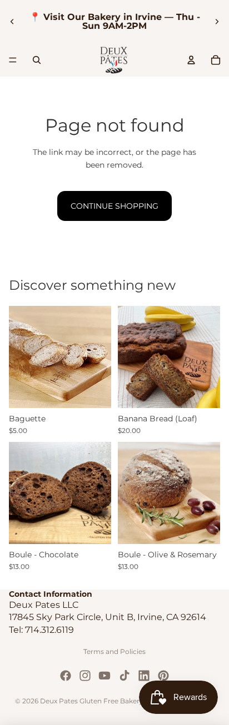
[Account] (191, 60)
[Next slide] (217, 21)
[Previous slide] (12, 21)
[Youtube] (104, 675)
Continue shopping (114, 206)
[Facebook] (65, 675)
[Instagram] (85, 675)
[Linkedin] (144, 675)
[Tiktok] (124, 675)
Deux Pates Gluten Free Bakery (91, 701)
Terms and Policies (114, 651)
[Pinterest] (163, 675)
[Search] (36, 60)
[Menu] (13, 60)
